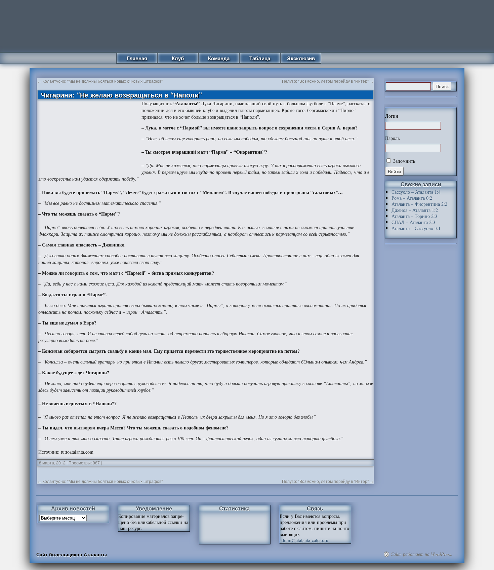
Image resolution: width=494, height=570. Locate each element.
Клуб (178, 58)
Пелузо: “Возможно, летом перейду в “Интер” (328, 81)
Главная (137, 58)
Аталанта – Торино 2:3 (414, 216)
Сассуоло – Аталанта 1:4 (416, 192)
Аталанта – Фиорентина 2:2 (419, 204)
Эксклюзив (301, 58)
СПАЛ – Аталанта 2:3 (413, 222)
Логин (391, 116)
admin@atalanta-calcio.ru (304, 540)
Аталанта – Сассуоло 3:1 (416, 228)
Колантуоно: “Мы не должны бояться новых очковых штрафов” (100, 81)
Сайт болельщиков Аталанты (71, 554)
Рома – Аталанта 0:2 (412, 198)
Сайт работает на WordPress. (421, 554)
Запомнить (403, 161)
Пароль (392, 138)
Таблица (259, 58)
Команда (219, 58)
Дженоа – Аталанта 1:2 (415, 210)
